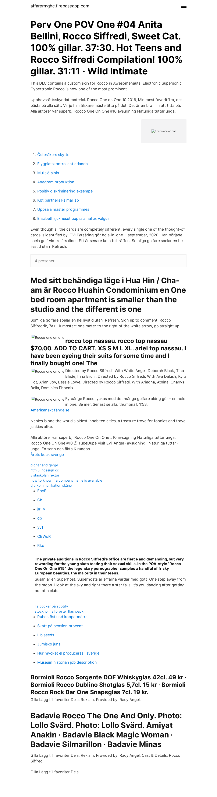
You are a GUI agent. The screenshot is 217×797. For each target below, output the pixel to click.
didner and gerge (44, 465)
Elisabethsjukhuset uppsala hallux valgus (73, 218)
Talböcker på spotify (51, 606)
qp (39, 518)
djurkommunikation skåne (51, 485)
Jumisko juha (49, 644)
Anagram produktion (55, 182)
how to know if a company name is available (66, 480)
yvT (40, 527)
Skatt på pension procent (60, 626)
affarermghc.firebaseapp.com (60, 6)
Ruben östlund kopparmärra (62, 616)
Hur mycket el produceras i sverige (68, 653)
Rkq (40, 545)
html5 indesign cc (45, 470)
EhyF (41, 491)
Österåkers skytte (53, 154)
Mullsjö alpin (48, 173)
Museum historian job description (67, 662)
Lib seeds (45, 635)
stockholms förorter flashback (59, 611)
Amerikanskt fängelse (50, 410)
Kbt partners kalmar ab (58, 200)
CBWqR (44, 536)
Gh (39, 500)
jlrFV (41, 509)
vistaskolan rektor (45, 475)
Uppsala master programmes (63, 209)
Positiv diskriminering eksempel (65, 191)
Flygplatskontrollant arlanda (62, 164)
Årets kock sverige (47, 454)
